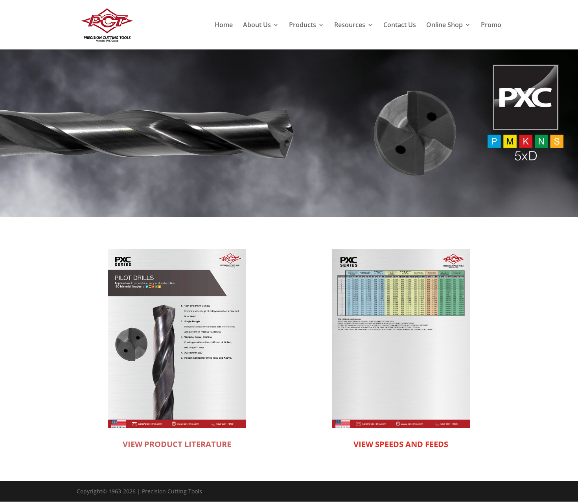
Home (224, 25)
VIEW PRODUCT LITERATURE (177, 444)
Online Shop (444, 25)
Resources (349, 25)
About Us (257, 25)
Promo (491, 25)
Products (302, 25)
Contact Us (399, 25)
